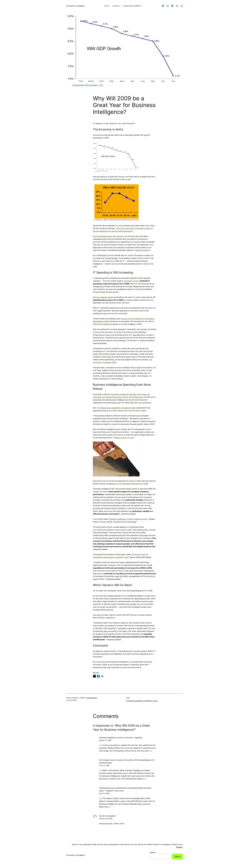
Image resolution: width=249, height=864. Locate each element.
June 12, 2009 (104, 765)
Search (153, 852)
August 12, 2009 (105, 740)
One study (97, 615)
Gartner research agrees (103, 297)
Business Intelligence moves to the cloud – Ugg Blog (120, 738)
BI (126, 701)
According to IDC (131, 281)
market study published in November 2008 (117, 408)
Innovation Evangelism (75, 6)
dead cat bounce (142, 250)
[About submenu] (109, 5)
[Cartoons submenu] (120, 5)
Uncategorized (91, 698)
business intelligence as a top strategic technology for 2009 (123, 484)
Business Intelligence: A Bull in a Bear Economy (128, 519)
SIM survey (138, 397)
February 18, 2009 (105, 819)
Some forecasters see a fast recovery (108, 236)
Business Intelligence (135, 701)
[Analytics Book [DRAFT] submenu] (141, 5)
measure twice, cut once (124, 438)
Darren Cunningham (107, 816)
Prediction (148, 701)
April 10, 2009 (104, 793)
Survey (155, 701)
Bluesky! (179, 847)
